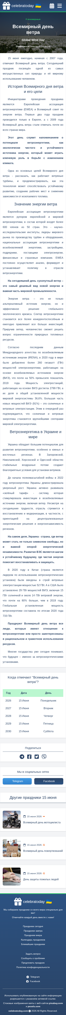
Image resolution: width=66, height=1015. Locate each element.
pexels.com (34, 1006)
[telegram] (22, 756)
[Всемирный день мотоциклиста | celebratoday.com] (12, 820)
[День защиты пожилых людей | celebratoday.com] (12, 877)
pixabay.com (56, 1003)
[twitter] (36, 756)
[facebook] (29, 756)
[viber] (44, 756)
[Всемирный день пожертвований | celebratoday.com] (12, 848)
